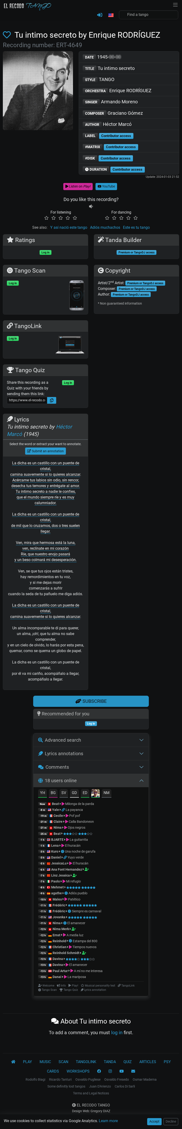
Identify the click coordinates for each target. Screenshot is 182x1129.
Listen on (79, 186)
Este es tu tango (136, 227)
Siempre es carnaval (86, 911)
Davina (58, 959)
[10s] (91, 206)
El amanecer (76, 923)
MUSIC (45, 1062)
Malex (57, 899)
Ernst (56, 935)
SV (63, 793)
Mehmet (57, 887)
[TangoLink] (64, 810)
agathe (56, 893)
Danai (57, 977)
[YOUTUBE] (121, 1071)
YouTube (108, 186)
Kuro (54, 851)
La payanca (74, 810)
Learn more (108, 1121)
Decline (171, 1121)
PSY (167, 1062)
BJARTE (57, 839)
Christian (59, 947)
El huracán (72, 845)
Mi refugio (73, 881)
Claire (58, 821)
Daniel (56, 857)
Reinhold (60, 941)
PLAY (27, 1062)
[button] (111, 15)
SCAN (63, 1062)
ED (85, 793)
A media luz (74, 935)
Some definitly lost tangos (66, 1086)
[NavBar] (175, 4)
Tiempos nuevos (84, 947)
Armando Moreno (111, 102)
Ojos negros (76, 827)
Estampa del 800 (85, 941)
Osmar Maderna (145, 1079)
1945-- (103, 57)
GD (74, 793)
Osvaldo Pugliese (87, 1079)
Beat (55, 804)
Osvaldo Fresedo (116, 1079)
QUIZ (127, 1062)
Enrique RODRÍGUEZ (118, 90)
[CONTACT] (133, 1071)
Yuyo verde (76, 857)
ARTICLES (147, 1062)
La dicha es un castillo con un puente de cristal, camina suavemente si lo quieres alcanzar (45, 469)
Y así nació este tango (68, 227)
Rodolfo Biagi (35, 1079)
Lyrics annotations (64, 753)
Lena (55, 845)
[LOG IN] (99, 15)
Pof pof (74, 816)
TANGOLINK (86, 1062)
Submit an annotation (47, 451)
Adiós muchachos (105, 227)
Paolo (55, 881)
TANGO (99, 79)
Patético (73, 899)
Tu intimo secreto (110, 68)
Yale (55, 810)
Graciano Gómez (114, 113)
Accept (154, 1121)
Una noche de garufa (80, 851)
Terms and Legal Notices (91, 1093)
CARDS (53, 1071)
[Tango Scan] (63, 851)
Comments (57, 767)
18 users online (61, 780)
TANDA (110, 1062)
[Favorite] (8, 35)
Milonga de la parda (79, 804)
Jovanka (59, 917)
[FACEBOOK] (99, 1071)
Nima (58, 827)
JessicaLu (59, 863)
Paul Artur (60, 971)
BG (53, 793)
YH (42, 793)
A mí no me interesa (88, 971)
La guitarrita (78, 839)
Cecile (58, 816)
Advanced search (63, 740)
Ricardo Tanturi (60, 1079)
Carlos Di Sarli (125, 1086)
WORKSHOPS (78, 1071)
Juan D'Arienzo (100, 1086)
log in (117, 1032)
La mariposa (76, 977)
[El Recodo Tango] (13, 1062)
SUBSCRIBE (94, 701)
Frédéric (59, 905)
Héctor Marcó (108, 124)
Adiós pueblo (77, 893)
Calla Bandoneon (81, 821)
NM (106, 793)
